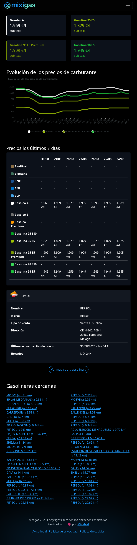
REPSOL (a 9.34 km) (84, 425)
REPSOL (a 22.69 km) (84, 503)
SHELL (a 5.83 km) (18, 421)
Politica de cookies (92, 531)
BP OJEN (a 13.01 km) (85, 447)
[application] (68, 105)
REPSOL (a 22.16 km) (20, 503)
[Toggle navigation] (128, 5)
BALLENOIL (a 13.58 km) (22, 460)
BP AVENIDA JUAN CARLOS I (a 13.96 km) (33, 468)
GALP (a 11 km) (81, 434)
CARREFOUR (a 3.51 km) (22, 412)
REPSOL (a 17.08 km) (84, 485)
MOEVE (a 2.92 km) (83, 400)
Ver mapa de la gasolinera (68, 370)
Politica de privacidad (63, 531)
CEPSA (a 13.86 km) (83, 464)
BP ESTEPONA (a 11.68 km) (88, 438)
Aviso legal (39, 531)
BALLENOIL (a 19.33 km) (22, 494)
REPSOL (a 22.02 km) (84, 498)
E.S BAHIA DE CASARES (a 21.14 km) (30, 498)
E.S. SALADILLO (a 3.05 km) (24, 404)
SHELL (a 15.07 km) (83, 473)
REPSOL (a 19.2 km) (84, 490)
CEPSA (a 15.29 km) (83, 477)
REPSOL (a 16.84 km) (84, 481)
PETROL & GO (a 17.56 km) (24, 490)
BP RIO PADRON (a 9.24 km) (25, 425)
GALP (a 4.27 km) (17, 417)
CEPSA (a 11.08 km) (19, 438)
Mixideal (83, 524)
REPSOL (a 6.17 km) (84, 421)
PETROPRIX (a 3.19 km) (21, 408)
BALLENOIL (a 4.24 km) (86, 412)
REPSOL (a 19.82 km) (84, 494)
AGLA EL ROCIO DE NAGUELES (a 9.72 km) (98, 430)
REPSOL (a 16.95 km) (20, 485)
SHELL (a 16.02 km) (19, 481)
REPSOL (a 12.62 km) (84, 442)
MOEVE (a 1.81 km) (19, 395)
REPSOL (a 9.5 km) (18, 430)
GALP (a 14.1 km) (17, 473)
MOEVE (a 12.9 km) (19, 447)
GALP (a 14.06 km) (83, 468)
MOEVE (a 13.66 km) (84, 460)
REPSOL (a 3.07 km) (84, 404)
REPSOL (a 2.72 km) (84, 395)
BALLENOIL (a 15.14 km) (22, 477)
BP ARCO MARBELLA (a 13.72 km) (28, 464)
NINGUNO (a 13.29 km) (21, 451)
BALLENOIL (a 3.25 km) (86, 408)
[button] (34, 131)
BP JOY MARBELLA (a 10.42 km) (26, 434)
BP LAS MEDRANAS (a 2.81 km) (26, 400)
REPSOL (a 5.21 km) (84, 417)
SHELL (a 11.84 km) (19, 442)
